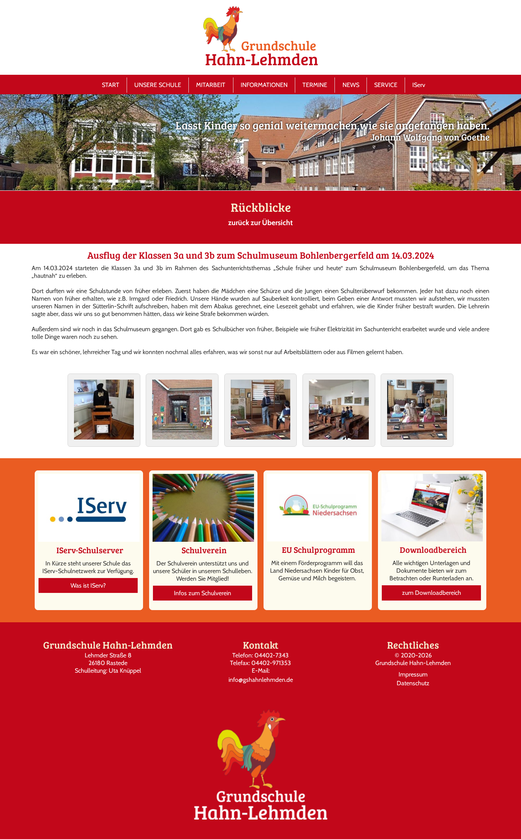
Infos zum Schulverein (202, 593)
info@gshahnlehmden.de (260, 679)
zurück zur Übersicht (260, 222)
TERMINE (314, 85)
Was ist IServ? (88, 585)
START (110, 85)
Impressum (413, 674)
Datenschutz (413, 683)
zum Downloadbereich (431, 592)
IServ (418, 85)
